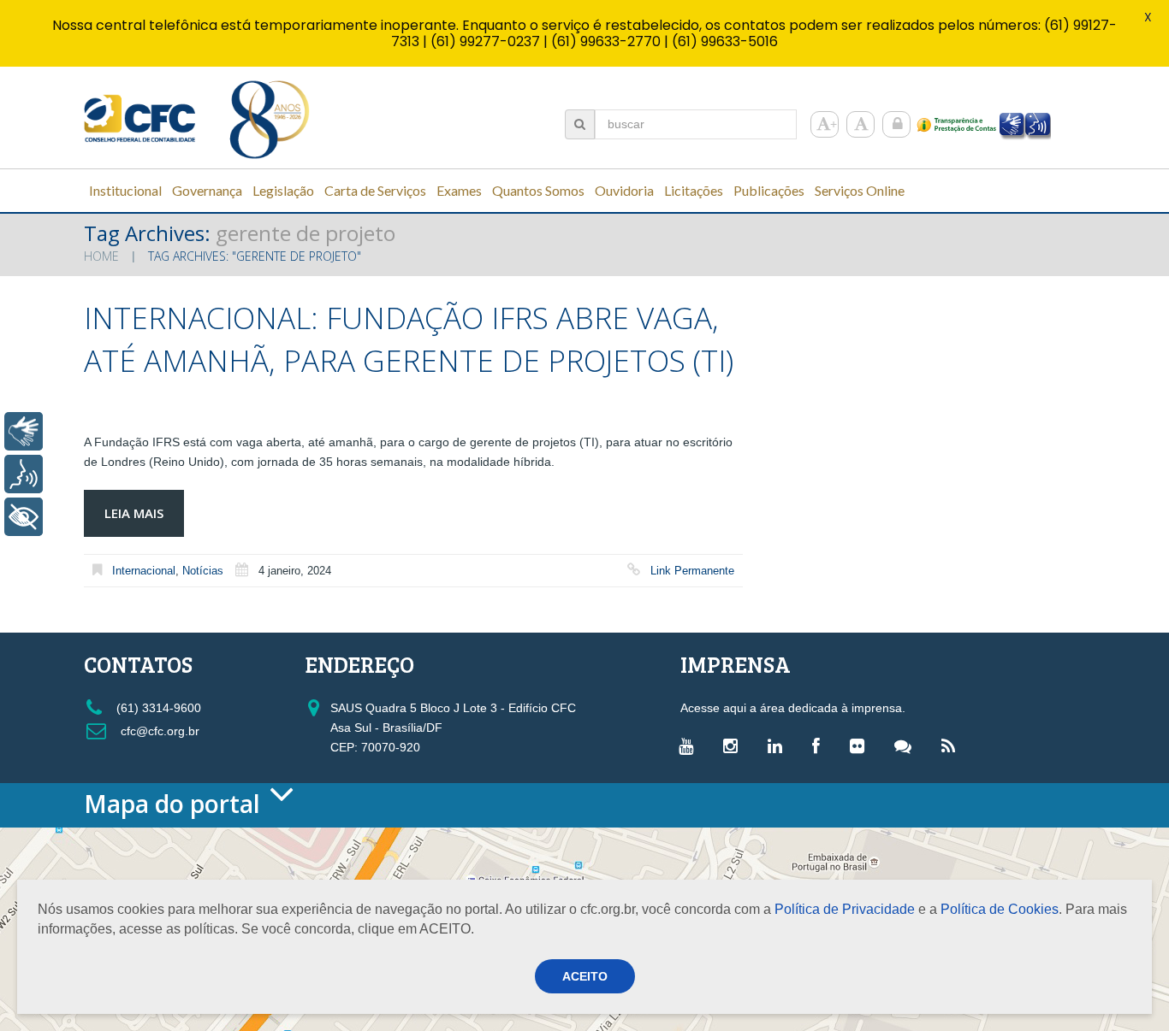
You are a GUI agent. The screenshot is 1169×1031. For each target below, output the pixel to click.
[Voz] (23, 474)
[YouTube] (690, 745)
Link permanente (692, 570)
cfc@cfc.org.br (158, 731)
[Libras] (23, 431)
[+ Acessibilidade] (23, 517)
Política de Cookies (1000, 909)
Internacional (143, 570)
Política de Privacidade (844, 909)
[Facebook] (820, 745)
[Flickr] (861, 745)
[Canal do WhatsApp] (907, 745)
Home (101, 256)
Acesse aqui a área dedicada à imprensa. (792, 708)
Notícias (202, 570)
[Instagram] (735, 745)
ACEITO (585, 976)
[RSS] (952, 745)
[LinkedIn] (779, 745)
